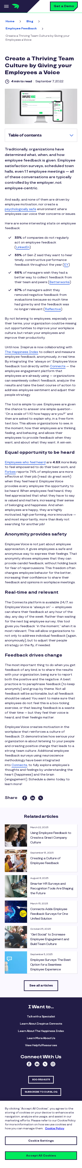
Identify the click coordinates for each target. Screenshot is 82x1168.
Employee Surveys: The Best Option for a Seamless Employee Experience (50, 964)
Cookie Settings (41, 1140)
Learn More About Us (41, 1038)
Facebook (29, 1064)
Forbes (10, 472)
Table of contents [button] (25, 135)
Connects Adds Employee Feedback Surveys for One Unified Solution (49, 914)
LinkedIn (22, 247)
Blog (29, 21)
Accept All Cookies (41, 1155)
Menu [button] (6, 6)
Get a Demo (64, 6)
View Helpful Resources (41, 1045)
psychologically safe (20, 209)
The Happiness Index (21, 352)
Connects (57, 366)
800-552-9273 (41, 1079)
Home (10, 21)
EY (66, 265)
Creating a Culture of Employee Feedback (45, 861)
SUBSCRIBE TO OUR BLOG (41, 1091)
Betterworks (59, 282)
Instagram (53, 1064)
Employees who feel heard (25, 462)
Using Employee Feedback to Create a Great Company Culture (50, 837)
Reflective (53, 309)
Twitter (45, 1064)
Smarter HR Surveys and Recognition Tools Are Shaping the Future (51, 888)
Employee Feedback (21, 28)
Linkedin (37, 1064)
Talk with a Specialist (41, 1016)
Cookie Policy (54, 1128)
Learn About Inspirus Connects (41, 1023)
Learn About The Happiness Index (41, 1031)
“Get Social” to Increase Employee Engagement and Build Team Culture (49, 939)
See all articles (41, 985)
